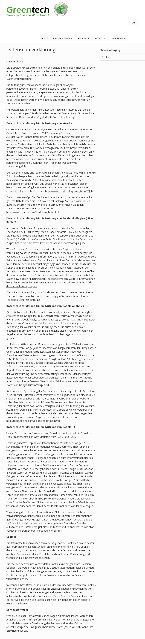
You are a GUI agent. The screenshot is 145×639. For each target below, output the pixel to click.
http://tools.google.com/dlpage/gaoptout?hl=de (33, 420)
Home (44, 38)
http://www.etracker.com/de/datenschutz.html (32, 212)
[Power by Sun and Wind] (37, 15)
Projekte (83, 38)
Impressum (119, 38)
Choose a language (111, 50)
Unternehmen (62, 38)
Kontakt (101, 38)
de (133, 22)
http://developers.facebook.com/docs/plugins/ (59, 243)
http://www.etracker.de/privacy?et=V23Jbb (69, 191)
